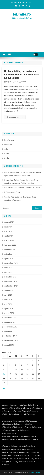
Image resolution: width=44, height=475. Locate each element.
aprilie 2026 (8, 236)
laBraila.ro (22, 14)
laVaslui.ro (6, 449)
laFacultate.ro (37, 408)
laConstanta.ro (7, 424)
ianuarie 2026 (9, 250)
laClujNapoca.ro (31, 421)
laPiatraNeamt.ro (15, 414)
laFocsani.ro (14, 430)
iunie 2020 (8, 300)
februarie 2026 (10, 245)
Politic (6, 154)
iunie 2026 (8, 227)
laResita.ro (25, 455)
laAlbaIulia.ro (16, 449)
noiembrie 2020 (10, 277)
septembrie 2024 (11, 263)
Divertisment (9, 140)
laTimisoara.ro (17, 427)
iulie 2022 (8, 272)
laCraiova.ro (18, 424)
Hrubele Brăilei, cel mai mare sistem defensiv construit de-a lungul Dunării (21, 74)
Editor (23, 82)
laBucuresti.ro (18, 421)
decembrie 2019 (10, 327)
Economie (8, 144)
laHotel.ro (32, 405)
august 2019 (9, 345)
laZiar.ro (19, 408)
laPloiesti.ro (6, 427)
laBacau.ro (14, 452)
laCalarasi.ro (37, 427)
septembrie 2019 (11, 340)
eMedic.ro (5, 405)
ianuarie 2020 (9, 322)
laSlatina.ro (14, 458)
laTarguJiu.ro (7, 462)
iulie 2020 (8, 295)
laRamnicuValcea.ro (9, 439)
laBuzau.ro (28, 427)
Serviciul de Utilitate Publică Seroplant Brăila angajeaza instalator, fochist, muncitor (21, 181)
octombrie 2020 (10, 281)
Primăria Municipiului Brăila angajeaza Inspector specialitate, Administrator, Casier (22, 174)
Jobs (6, 149)
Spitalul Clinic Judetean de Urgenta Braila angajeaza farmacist (20, 198)
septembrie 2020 (11, 286)
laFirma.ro (27, 408)
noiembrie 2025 (10, 254)
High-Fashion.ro (29, 414)
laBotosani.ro (7, 455)
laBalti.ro (5, 414)
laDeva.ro (6, 430)
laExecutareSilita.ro (20, 411)
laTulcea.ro (31, 462)
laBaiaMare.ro (24, 452)
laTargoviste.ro (35, 458)
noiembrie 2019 (10, 331)
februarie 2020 (10, 318)
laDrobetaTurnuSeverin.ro (28, 439)
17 (4, 374)
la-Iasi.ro (14, 446)
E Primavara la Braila (12, 192)
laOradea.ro (6, 436)
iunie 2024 (8, 268)
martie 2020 (9, 313)
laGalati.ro (28, 424)
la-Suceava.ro (7, 411)
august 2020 (9, 290)
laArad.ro (5, 452)
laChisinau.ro (33, 411)
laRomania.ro (7, 421)
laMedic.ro (15, 405)
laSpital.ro (23, 405)
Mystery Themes (34, 472)
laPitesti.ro (16, 436)
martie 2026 (9, 240)
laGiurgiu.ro (25, 430)
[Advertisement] (22, 38)
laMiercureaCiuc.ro (9, 433)
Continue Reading (16, 117)
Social (6, 158)
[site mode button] (35, 54)
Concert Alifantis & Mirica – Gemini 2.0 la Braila (22, 188)
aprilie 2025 (8, 259)
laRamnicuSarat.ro (28, 436)
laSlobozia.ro (24, 458)
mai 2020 (8, 304)
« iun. (4, 388)
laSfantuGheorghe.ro (27, 446)
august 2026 (9, 222)
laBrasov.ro (6, 446)
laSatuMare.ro (35, 455)
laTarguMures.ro (19, 462)
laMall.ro (12, 408)
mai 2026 (8, 231)
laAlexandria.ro (27, 449)
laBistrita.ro (35, 452)
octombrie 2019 (10, 336)
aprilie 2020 (8, 309)
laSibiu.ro (5, 458)
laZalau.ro (6, 465)
